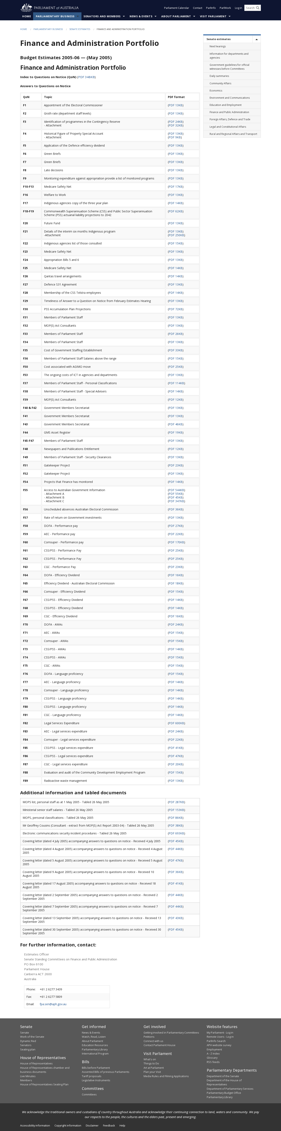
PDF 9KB (175, 137)
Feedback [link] (109, 1125)
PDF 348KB (86, 77)
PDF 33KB (175, 350)
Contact (197, 8)
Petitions (149, 1036)
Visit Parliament (213, 16)
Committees (89, 1094)
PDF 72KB (175, 309)
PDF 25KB (175, 367)
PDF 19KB (175, 432)
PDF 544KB (176, 490)
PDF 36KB (175, 509)
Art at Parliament (154, 1068)
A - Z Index (213, 1053)
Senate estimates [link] (219, 39)
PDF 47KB (175, 756)
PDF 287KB (176, 802)
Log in (238, 8)
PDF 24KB (175, 122)
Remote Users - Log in (220, 1036)
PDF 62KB (175, 211)
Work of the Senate (32, 1036)
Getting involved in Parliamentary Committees (171, 1032)
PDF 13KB (175, 105)
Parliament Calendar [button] (176, 8)
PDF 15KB (175, 243)
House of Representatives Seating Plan (44, 1084)
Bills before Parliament (96, 1068)
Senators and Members (102, 16)
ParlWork (225, 8)
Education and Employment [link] (226, 105)
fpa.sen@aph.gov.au (53, 1004)
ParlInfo (211, 8)
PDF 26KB (175, 334)
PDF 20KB (175, 764)
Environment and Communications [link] (230, 97)
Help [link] (122, 1125)
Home (26, 16)
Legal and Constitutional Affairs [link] (228, 126)
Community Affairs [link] (220, 83)
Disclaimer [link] (92, 1125)
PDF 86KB (175, 818)
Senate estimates (79, 29)
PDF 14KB (175, 203)
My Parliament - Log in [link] (220, 1032)
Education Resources (95, 1045)
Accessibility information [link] (35, 1125)
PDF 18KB (175, 583)
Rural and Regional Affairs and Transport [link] (233, 134)
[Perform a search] (258, 8)
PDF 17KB (175, 186)
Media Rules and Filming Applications (166, 1076)
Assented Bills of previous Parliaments (105, 1072)
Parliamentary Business (55, 16)
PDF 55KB (175, 494)
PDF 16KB (175, 575)
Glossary (212, 1057)
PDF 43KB (175, 918)
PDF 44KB (175, 849)
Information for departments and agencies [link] (229, 55)
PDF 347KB (176, 501)
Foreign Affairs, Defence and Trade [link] (230, 119)
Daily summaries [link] (219, 76)
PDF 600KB (176, 723)
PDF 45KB (175, 497)
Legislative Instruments (96, 1080)
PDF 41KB (175, 748)
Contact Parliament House (159, 1045)
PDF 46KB (175, 424)
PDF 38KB (175, 825)
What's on (150, 1059)
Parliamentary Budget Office (224, 1093)
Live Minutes (28, 1076)
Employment (214, 1049)
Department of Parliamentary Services (230, 1089)
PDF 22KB (175, 534)
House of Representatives (36, 1063)
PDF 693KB (176, 833)
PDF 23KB (175, 465)
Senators (25, 1045)
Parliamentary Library (95, 1049)
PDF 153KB (176, 810)
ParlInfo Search (216, 1041)
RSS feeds (213, 1062)
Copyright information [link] (68, 1125)
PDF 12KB (175, 399)
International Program (95, 1053)
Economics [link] (216, 90)
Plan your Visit (152, 1072)
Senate (24, 1032)
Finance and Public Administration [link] (229, 112)
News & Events (141, 16)
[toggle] (256, 39)
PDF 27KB (175, 526)
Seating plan (27, 1049)
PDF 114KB (176, 383)
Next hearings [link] (218, 46)
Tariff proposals (91, 1076)
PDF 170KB (176, 542)
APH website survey (219, 1045)
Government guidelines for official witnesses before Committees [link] (229, 67)
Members (26, 1080)
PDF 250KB (176, 235)
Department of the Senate (223, 1076)
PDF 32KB (175, 125)
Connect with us (153, 1041)
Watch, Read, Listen (94, 1036)
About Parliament (176, 16)
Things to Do (151, 1063)
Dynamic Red (28, 1041)
